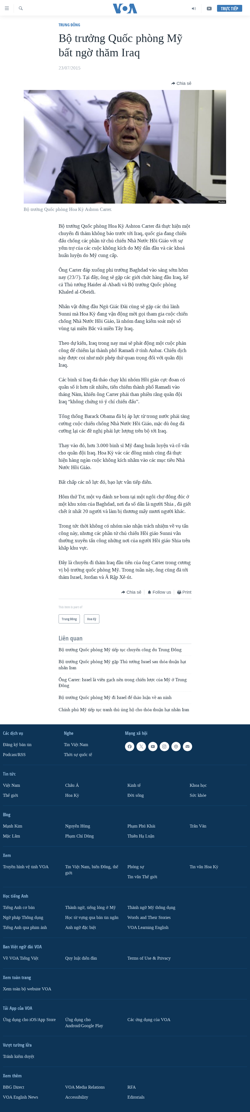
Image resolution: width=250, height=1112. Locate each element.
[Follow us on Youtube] (152, 746)
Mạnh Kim (12, 826)
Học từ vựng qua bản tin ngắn (91, 917)
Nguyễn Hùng (77, 826)
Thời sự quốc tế (78, 755)
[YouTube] (209, 8)
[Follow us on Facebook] (129, 746)
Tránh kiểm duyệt (18, 1056)
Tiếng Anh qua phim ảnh (25, 927)
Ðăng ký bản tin (17, 745)
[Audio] (194, 8)
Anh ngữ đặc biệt (80, 927)
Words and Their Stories (149, 917)
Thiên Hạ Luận (140, 836)
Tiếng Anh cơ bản (19, 907)
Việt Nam (11, 785)
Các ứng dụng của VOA (148, 1020)
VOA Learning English (147, 927)
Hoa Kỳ (72, 795)
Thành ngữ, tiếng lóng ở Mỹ (90, 907)
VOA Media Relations (85, 1087)
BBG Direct (13, 1087)
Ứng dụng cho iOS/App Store (29, 1020)
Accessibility (76, 1097)
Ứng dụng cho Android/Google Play (84, 1023)
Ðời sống (135, 795)
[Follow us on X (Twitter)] (141, 746)
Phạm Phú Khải (141, 826)
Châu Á (72, 785)
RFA (131, 1087)
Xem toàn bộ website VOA (27, 989)
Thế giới (10, 795)
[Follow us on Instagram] (164, 746)
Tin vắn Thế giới (142, 877)
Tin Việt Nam (76, 745)
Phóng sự (135, 867)
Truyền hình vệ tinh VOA (26, 867)
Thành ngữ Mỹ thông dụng (151, 907)
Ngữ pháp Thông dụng (23, 917)
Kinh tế (134, 785)
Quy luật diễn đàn (81, 958)
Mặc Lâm (11, 836)
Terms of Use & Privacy (149, 958)
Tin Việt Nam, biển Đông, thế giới (91, 870)
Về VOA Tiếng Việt (20, 958)
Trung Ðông (69, 25)
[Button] (181, 83)
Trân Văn (198, 826)
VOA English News (20, 1097)
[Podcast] (176, 746)
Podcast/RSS (14, 755)
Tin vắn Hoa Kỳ (204, 867)
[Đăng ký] (187, 746)
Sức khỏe (198, 795)
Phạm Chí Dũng (79, 836)
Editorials (136, 1097)
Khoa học (198, 785)
